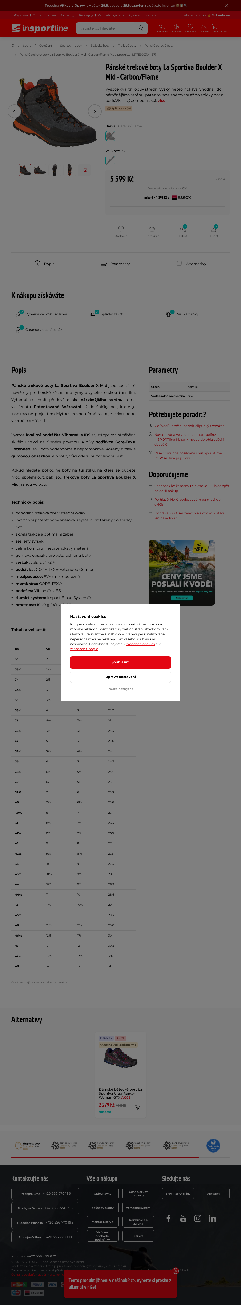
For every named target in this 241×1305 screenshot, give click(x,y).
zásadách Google (84, 649)
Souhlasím (121, 662)
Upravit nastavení (120, 677)
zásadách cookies (140, 644)
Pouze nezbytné (120, 689)
